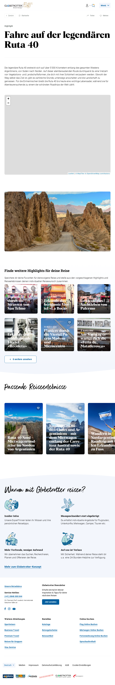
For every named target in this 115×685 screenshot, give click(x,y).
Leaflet (71, 173)
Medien (22, 665)
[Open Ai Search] (93, 5)
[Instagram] (9, 609)
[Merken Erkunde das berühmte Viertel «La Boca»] (69, 288)
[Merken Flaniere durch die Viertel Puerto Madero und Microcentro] (69, 322)
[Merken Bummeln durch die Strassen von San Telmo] (33, 288)
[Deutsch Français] (9, 665)
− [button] (8, 103)
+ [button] (8, 98)
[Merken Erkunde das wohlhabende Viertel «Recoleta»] (33, 322)
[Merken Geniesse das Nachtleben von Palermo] (106, 288)
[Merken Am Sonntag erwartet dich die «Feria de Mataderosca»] (106, 322)
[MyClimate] (32, 676)
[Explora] (8, 676)
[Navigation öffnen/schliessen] (88, 5)
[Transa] (20, 676)
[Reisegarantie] (78, 676)
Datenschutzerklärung (52, 665)
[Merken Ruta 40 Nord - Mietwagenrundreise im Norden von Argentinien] (38, 408)
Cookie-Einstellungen (81, 665)
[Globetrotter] (63, 676)
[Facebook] (5, 609)
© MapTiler (80, 173)
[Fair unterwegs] (46, 676)
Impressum (34, 665)
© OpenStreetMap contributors (97, 173)
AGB (67, 665)
